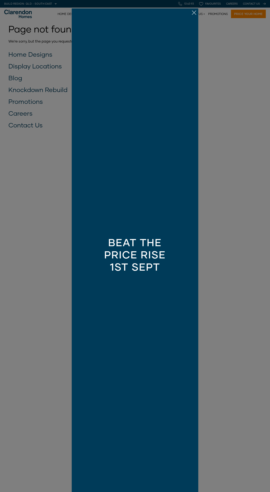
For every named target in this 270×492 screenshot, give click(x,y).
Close (135, 246)
